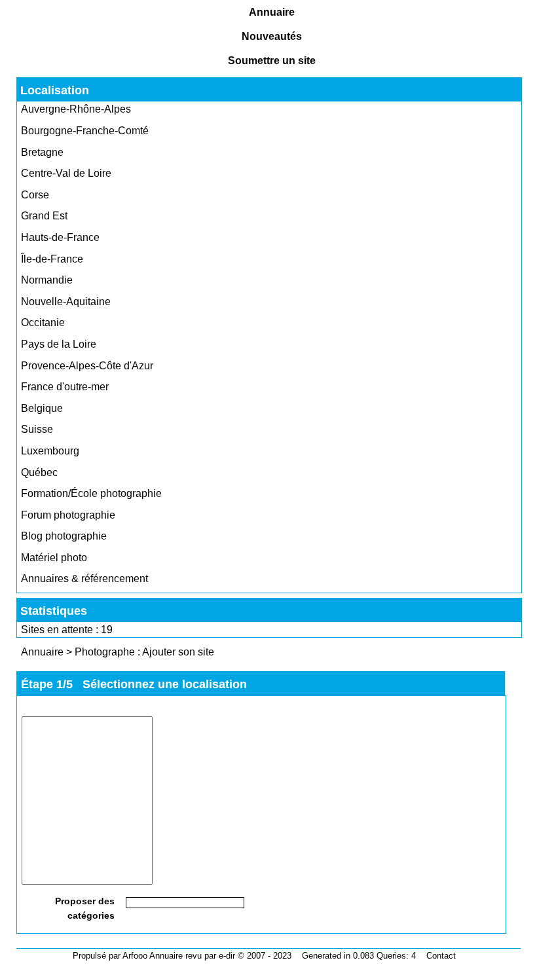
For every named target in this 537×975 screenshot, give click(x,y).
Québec (39, 472)
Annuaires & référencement (84, 578)
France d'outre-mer (65, 386)
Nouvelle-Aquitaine (66, 301)
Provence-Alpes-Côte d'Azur (87, 365)
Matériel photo (54, 557)
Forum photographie (68, 515)
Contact (441, 956)
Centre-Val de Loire (66, 173)
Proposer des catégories (85, 908)
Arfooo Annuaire (152, 956)
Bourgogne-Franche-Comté (85, 130)
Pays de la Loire (58, 344)
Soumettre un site (272, 60)
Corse (35, 194)
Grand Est (44, 215)
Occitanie (43, 322)
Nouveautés (272, 36)
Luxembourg (50, 450)
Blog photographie (64, 536)
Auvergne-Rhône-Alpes (76, 109)
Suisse (37, 429)
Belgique (42, 408)
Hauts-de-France (60, 237)
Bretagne (42, 152)
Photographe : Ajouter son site (144, 651)
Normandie (47, 279)
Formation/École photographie (91, 493)
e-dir (227, 956)
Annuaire (272, 12)
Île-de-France (52, 259)
